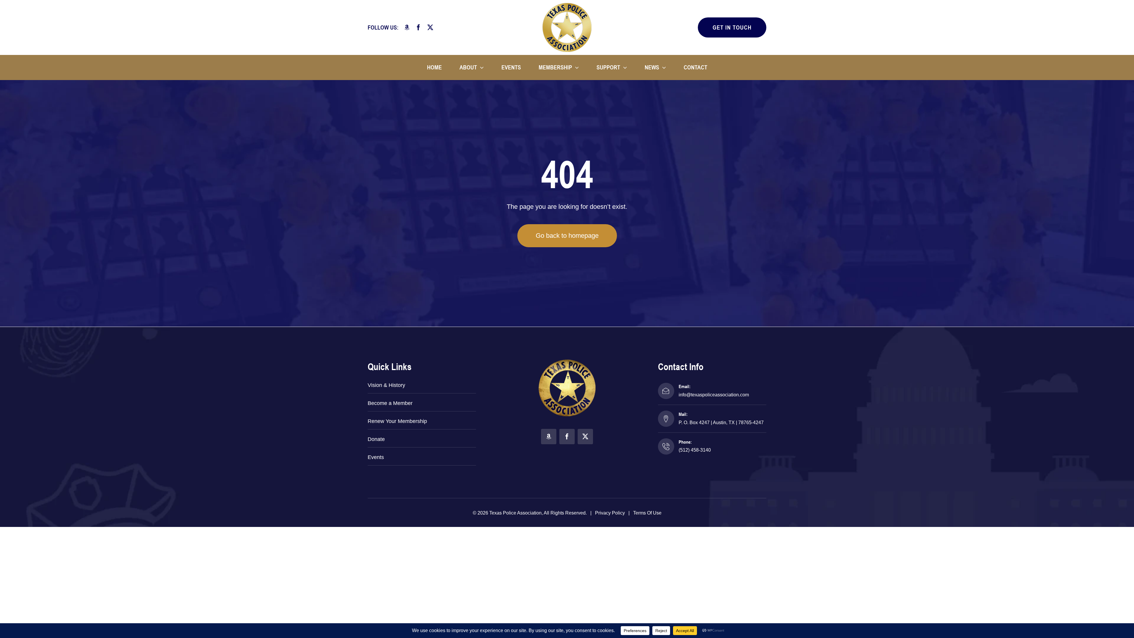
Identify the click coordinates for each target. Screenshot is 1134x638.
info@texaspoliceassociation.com (714, 394)
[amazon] (407, 27)
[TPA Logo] (567, 5)
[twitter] (430, 27)
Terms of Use (647, 512)
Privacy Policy (610, 512)
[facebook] (418, 27)
